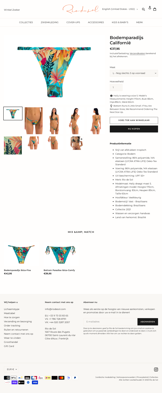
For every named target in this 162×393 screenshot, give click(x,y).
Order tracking (12, 325)
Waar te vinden (12, 337)
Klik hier (110, 333)
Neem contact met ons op (18, 333)
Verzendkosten (137, 53)
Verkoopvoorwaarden (126, 377)
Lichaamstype (11, 309)
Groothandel (11, 342)
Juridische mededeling (105, 377)
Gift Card (9, 346)
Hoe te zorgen (12, 317)
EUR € (10, 369)
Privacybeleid (142, 377)
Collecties (154, 377)
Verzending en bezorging (18, 321)
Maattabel (9, 313)
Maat (112, 67)
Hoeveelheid (116, 81)
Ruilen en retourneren (16, 329)
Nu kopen (134, 129)
